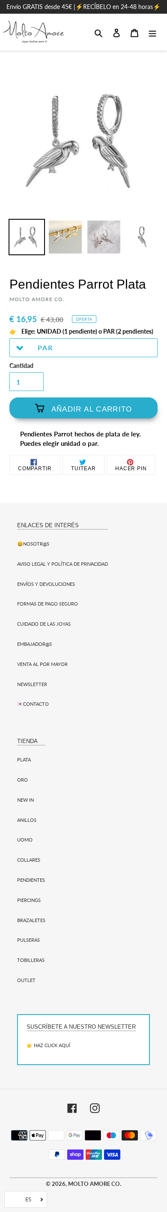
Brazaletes (31, 920)
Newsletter (32, 684)
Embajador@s (34, 644)
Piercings (29, 900)
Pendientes (31, 880)
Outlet (26, 980)
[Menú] (152, 32)
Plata (24, 759)
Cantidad (21, 365)
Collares (28, 860)
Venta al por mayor (42, 664)
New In (25, 800)
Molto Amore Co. (94, 1183)
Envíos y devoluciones (46, 584)
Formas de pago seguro (47, 603)
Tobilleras (31, 960)
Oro (22, 779)
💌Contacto (33, 704)
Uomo (25, 839)
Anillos (26, 820)
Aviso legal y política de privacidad (62, 564)
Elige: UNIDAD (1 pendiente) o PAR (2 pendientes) (86, 331)
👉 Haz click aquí (48, 1045)
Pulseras (28, 940)
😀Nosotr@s (33, 543)
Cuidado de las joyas (44, 624)
